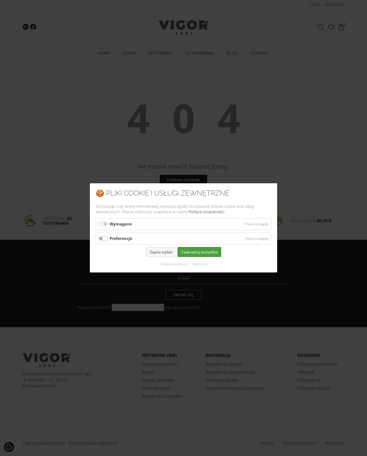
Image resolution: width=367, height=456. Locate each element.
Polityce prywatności (206, 212)
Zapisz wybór (161, 251)
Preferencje (121, 238)
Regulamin (199, 264)
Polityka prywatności (174, 264)
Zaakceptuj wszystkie (199, 251)
